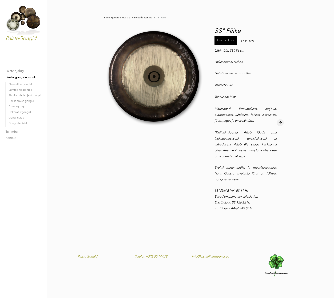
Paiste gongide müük (21, 77)
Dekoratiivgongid (20, 112)
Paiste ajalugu (15, 71)
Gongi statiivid (18, 123)
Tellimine (12, 132)
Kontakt (11, 138)
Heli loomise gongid (21, 101)
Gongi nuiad (16, 117)
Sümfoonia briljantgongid (25, 95)
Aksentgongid (17, 106)
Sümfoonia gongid (20, 89)
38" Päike (161, 17)
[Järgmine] (280, 122)
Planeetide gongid (20, 84)
